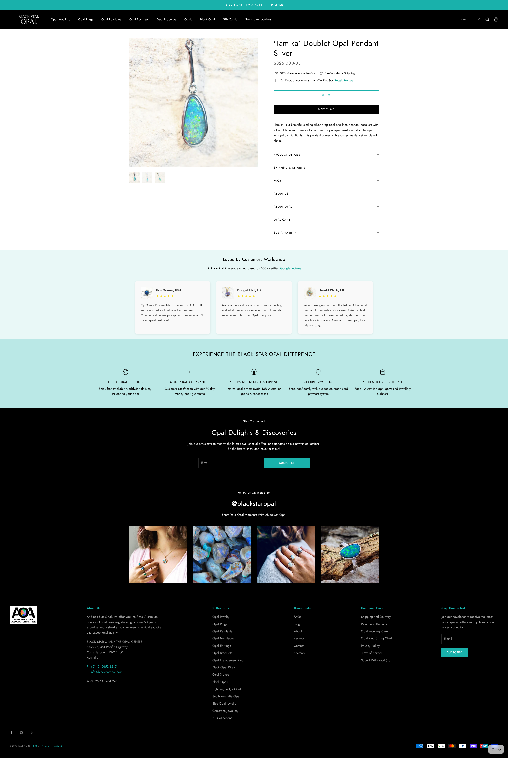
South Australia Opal (226, 696)
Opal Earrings (139, 19)
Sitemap (299, 653)
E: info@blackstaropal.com (104, 672)
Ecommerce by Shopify (52, 746)
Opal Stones (220, 674)
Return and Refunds (374, 624)
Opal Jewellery (60, 19)
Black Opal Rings (223, 667)
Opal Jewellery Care (374, 631)
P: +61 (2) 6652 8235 (102, 666)
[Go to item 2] (147, 177)
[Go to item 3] (159, 177)
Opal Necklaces (223, 638)
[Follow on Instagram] (22, 732)
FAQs (297, 616)
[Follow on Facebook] (11, 732)
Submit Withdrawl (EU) (376, 660)
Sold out (326, 95)
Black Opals (220, 682)
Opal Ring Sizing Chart (376, 638)
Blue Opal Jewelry (224, 703)
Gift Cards (230, 19)
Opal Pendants (111, 19)
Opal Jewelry (220, 616)
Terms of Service (372, 653)
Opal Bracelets (166, 19)
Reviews (299, 638)
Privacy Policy (370, 645)
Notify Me (326, 109)
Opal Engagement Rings (228, 660)
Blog (297, 624)
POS (35, 746)
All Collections (222, 718)
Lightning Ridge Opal (226, 689)
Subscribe (287, 463)
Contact (299, 645)
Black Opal (207, 19)
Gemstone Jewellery (258, 19)
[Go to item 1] (134, 177)
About (298, 631)
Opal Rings (85, 19)
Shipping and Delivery (376, 616)
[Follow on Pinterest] (32, 732)
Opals (188, 19)
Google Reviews (343, 80)
